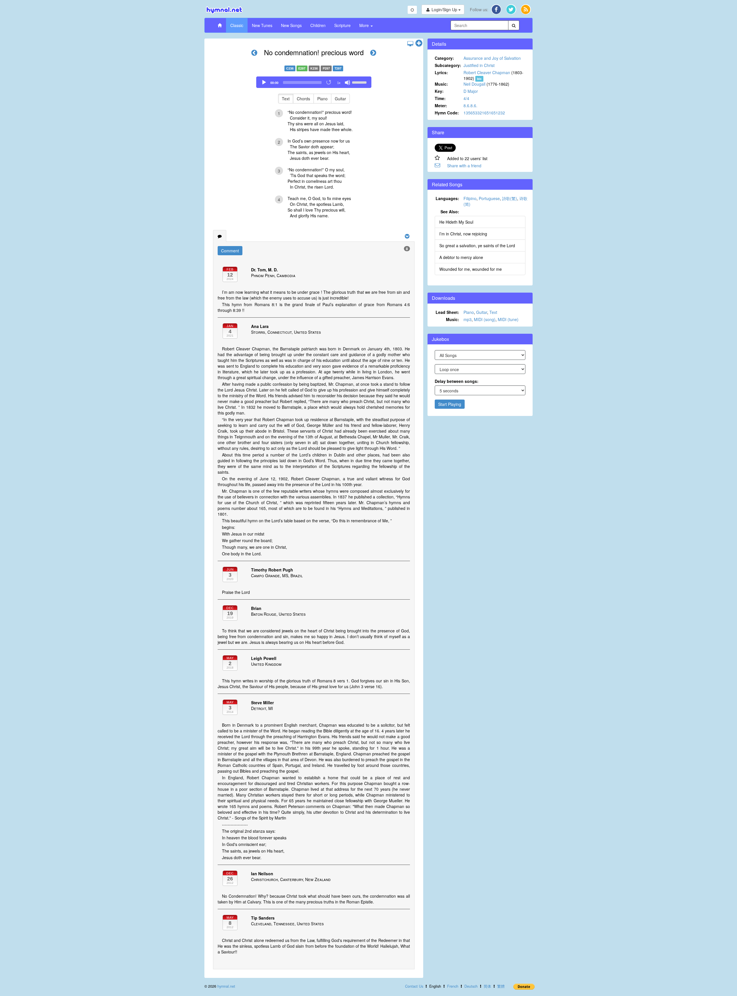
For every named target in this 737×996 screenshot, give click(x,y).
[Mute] (347, 82)
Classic (236, 25)
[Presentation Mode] (410, 43)
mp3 (468, 319)
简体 (487, 986)
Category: (444, 58)
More (364, 25)
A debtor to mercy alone (461, 257)
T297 (338, 68)
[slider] (360, 82)
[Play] (264, 82)
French (452, 986)
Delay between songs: (456, 381)
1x (339, 83)
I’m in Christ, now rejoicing (463, 234)
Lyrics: (441, 72)
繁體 (501, 986)
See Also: (449, 211)
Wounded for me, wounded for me (470, 269)
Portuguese (489, 198)
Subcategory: (448, 65)
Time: (440, 98)
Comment (230, 251)
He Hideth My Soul (456, 222)
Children (318, 25)
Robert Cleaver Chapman (487, 72)
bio (479, 78)
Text (286, 98)
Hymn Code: (447, 113)
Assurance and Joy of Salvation (492, 58)
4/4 (466, 98)
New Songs (291, 25)
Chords (303, 98)
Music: (441, 84)
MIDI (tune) (508, 319)
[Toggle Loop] (329, 82)
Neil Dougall (474, 84)
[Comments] (219, 236)
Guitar (340, 98)
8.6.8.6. (470, 105)
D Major (471, 91)
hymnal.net (226, 986)
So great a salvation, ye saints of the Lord (477, 245)
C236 (290, 68)
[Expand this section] (418, 43)
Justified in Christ (479, 65)
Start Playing (449, 404)
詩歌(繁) (509, 198)
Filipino (470, 198)
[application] (313, 82)
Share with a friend (464, 165)
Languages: (447, 198)
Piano (322, 98)
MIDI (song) (484, 319)
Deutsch (471, 986)
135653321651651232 (484, 113)
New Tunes (262, 25)
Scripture (342, 25)
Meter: (441, 105)
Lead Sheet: (447, 312)
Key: (439, 91)
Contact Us (414, 986)
